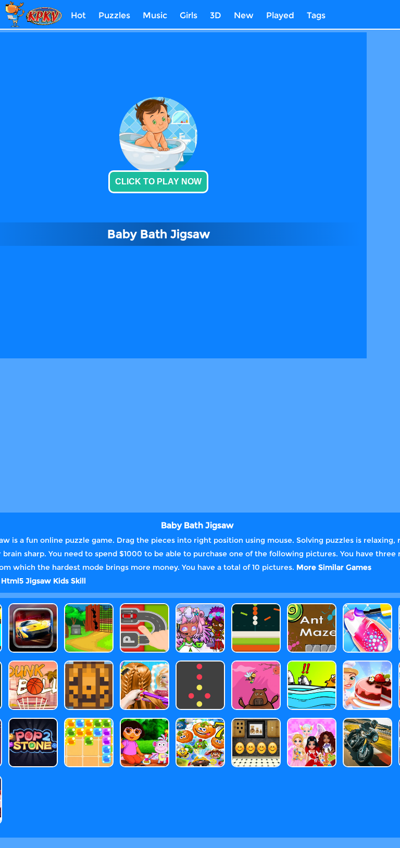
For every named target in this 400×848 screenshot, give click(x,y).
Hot (78, 15)
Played (280, 15)
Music (155, 15)
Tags (316, 15)
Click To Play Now (158, 181)
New (244, 15)
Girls (188, 15)
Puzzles (114, 15)
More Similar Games (333, 567)
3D (215, 15)
